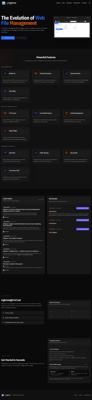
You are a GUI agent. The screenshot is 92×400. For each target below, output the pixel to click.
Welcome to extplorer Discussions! (13, 264)
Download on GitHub (9, 38)
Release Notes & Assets (83, 208)
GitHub (75, 395)
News (63, 3)
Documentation (87, 395)
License (80, 395)
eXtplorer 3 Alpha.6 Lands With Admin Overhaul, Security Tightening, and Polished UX (22, 224)
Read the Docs (22, 38)
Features (58, 3)
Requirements (76, 3)
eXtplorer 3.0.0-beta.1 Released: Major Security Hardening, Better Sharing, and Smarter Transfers (21, 210)
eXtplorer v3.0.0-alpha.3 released (12, 238)
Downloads (69, 3)
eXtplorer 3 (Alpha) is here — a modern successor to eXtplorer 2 (21, 251)
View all (40, 199)
